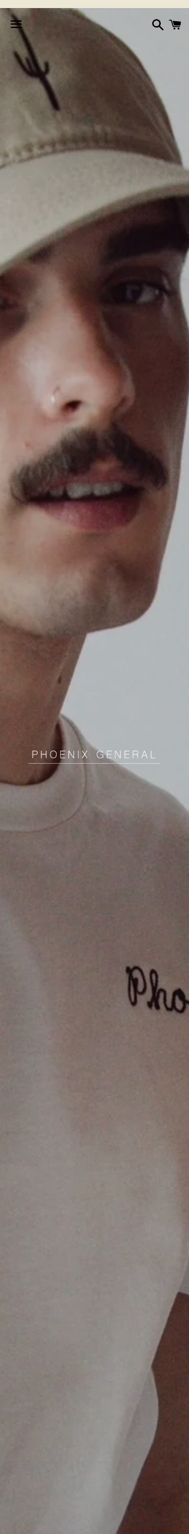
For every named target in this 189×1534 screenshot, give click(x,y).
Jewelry (119, 1520)
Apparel (20, 1520)
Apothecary (69, 1520)
